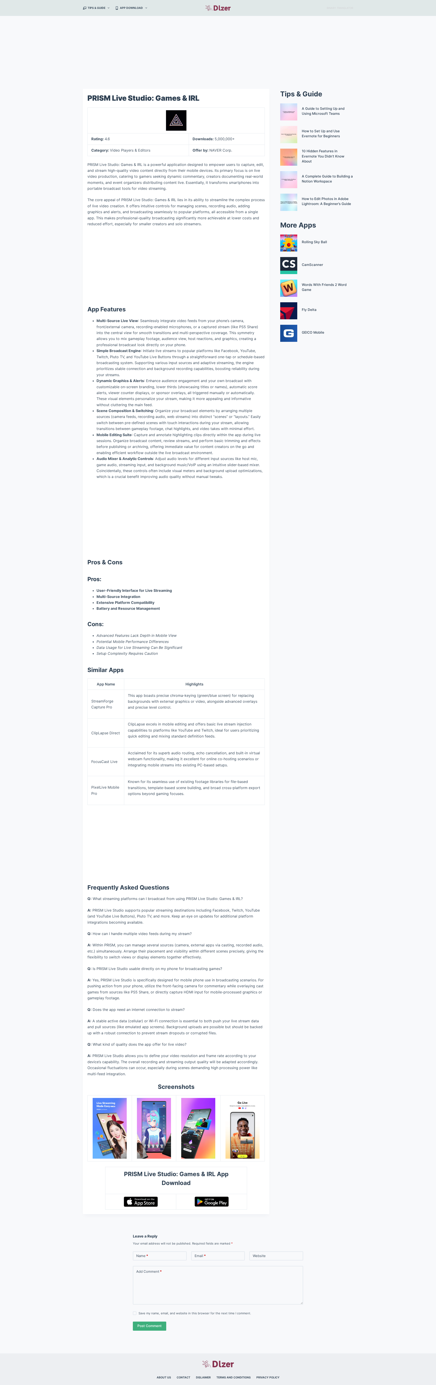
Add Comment (149, 1271)
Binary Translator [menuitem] (340, 8)
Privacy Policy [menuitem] (268, 1377)
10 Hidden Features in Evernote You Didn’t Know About (323, 156)
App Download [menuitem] (131, 8)
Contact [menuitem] (183, 1377)
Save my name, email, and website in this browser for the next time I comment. (195, 1313)
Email (200, 1256)
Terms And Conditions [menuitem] (233, 1377)
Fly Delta (309, 310)
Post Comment (149, 1326)
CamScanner (312, 264)
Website (259, 1256)
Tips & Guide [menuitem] (96, 8)
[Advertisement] (218, 49)
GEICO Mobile (313, 332)
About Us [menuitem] (164, 1377)
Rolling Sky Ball (314, 242)
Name (142, 1256)
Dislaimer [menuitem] (203, 1377)
